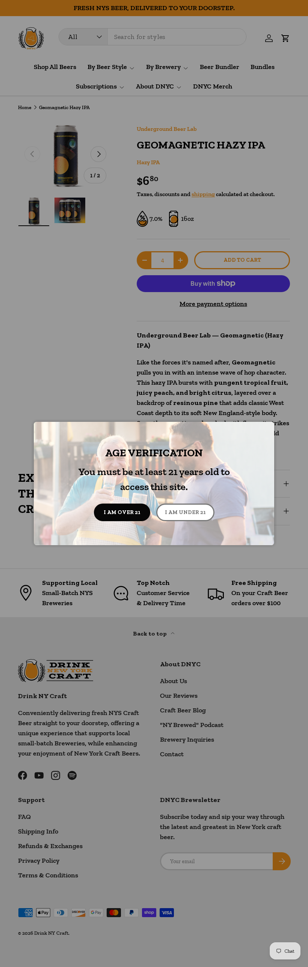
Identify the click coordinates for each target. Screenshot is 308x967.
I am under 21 (185, 512)
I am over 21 (122, 512)
